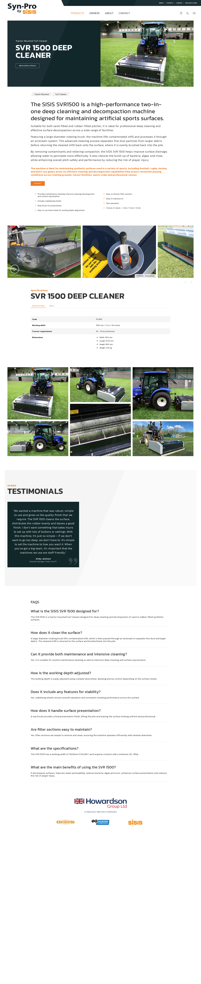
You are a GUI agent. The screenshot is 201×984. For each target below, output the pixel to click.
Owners (94, 13)
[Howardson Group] (100, 805)
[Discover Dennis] (66, 822)
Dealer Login (191, 3)
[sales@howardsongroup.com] (194, 13)
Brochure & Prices (27, 65)
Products (77, 13)
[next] (192, 282)
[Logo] (22, 11)
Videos (179, 3)
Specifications (38, 306)
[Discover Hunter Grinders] (100, 822)
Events (170, 3)
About (109, 13)
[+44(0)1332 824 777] (188, 13)
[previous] (185, 282)
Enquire (37, 183)
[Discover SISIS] (135, 822)
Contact (124, 13)
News (161, 3)
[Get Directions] (181, 13)
